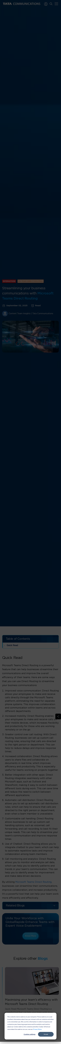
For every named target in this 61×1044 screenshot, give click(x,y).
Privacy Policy (37, 1029)
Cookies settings (29, 1034)
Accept (46, 1034)
